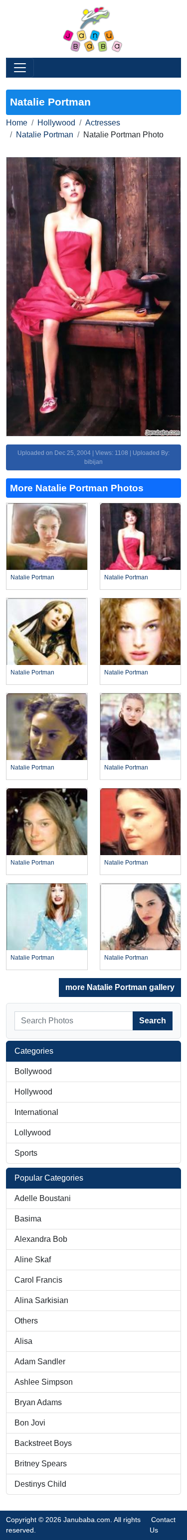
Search (152, 1020)
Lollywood (32, 1132)
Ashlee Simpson (43, 1382)
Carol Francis (38, 1280)
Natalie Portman (44, 134)
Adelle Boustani (42, 1198)
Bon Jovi (29, 1423)
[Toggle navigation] (20, 68)
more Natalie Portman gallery (120, 987)
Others (26, 1321)
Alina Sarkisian (41, 1300)
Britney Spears (40, 1463)
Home (16, 122)
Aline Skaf (32, 1259)
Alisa (23, 1341)
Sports (25, 1153)
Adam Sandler (39, 1361)
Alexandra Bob (40, 1239)
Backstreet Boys (43, 1443)
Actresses (102, 122)
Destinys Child (40, 1484)
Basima (27, 1218)
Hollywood (56, 122)
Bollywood (33, 1071)
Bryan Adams (38, 1402)
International (36, 1112)
